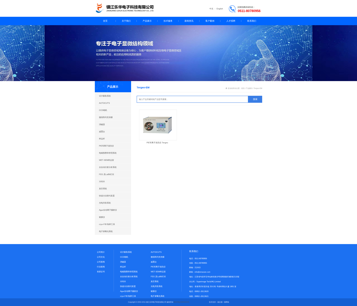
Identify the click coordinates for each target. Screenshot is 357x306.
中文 (211, 9)
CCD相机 (103, 110)
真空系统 (103, 188)
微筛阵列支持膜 (106, 117)
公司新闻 (101, 262)
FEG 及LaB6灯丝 (106, 174)
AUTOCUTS (104, 103)
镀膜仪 (102, 217)
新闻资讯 (188, 21)
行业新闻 (101, 267)
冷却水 (102, 181)
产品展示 (147, 21)
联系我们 (251, 21)
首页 (105, 21)
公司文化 (101, 257)
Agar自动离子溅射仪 (108, 210)
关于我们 (126, 21)
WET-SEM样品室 (106, 160)
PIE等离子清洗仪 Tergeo (157, 142)
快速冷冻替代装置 (107, 196)
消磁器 (102, 124)
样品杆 (102, 139)
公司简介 (101, 252)
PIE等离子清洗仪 (106, 146)
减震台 (102, 131)
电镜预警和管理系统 (108, 153)
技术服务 (168, 21)
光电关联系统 (105, 203)
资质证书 (101, 271)
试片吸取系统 (105, 96)
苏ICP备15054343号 (181, 302)
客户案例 (209, 21)
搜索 (255, 99)
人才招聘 (230, 21)
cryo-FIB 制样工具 (107, 224)
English (220, 9)
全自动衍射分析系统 (108, 167)
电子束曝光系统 (106, 231)
